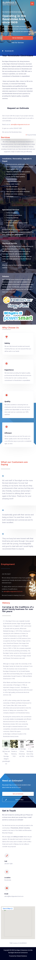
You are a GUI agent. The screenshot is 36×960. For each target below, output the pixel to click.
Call (5, 861)
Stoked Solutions (22, 956)
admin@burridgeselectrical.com (20, 124)
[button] (17, 38)
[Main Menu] (32, 3)
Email (6, 894)
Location (7, 877)
